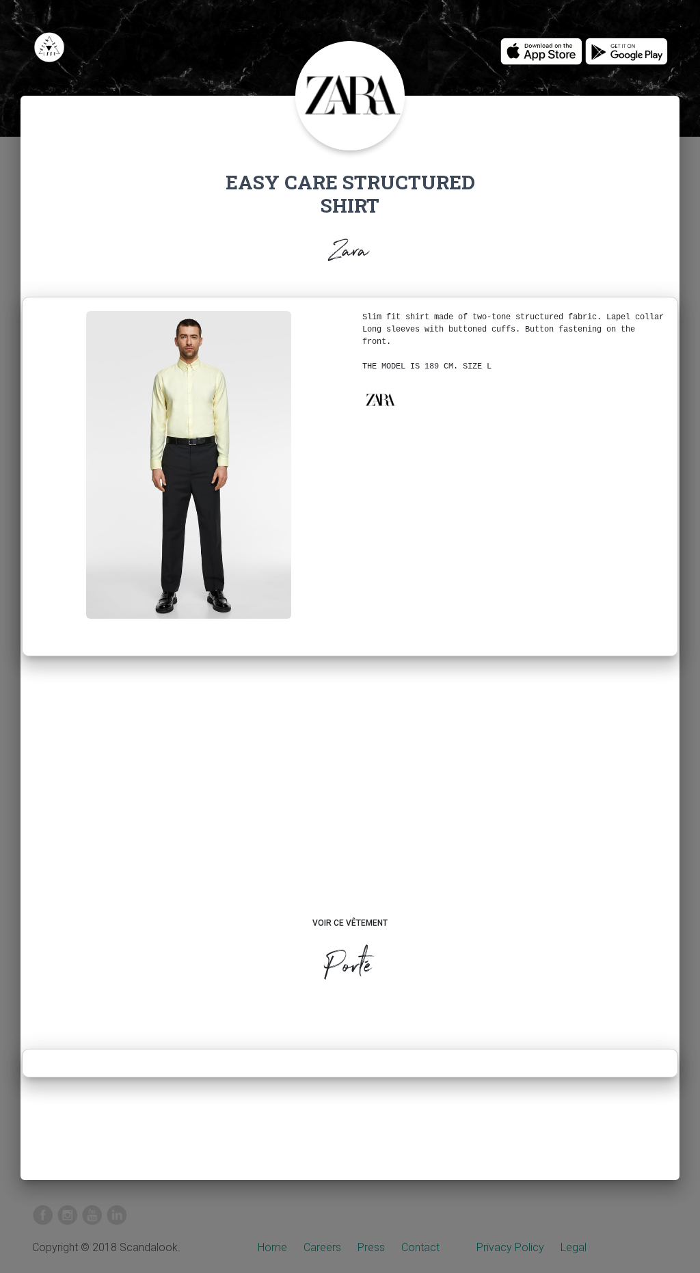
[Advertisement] (350, 800)
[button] (380, 400)
